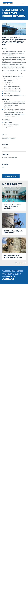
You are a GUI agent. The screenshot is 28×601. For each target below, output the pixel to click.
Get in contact (8, 278)
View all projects (19, 262)
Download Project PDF (11, 176)
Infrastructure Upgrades (9, 157)
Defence (6, 147)
